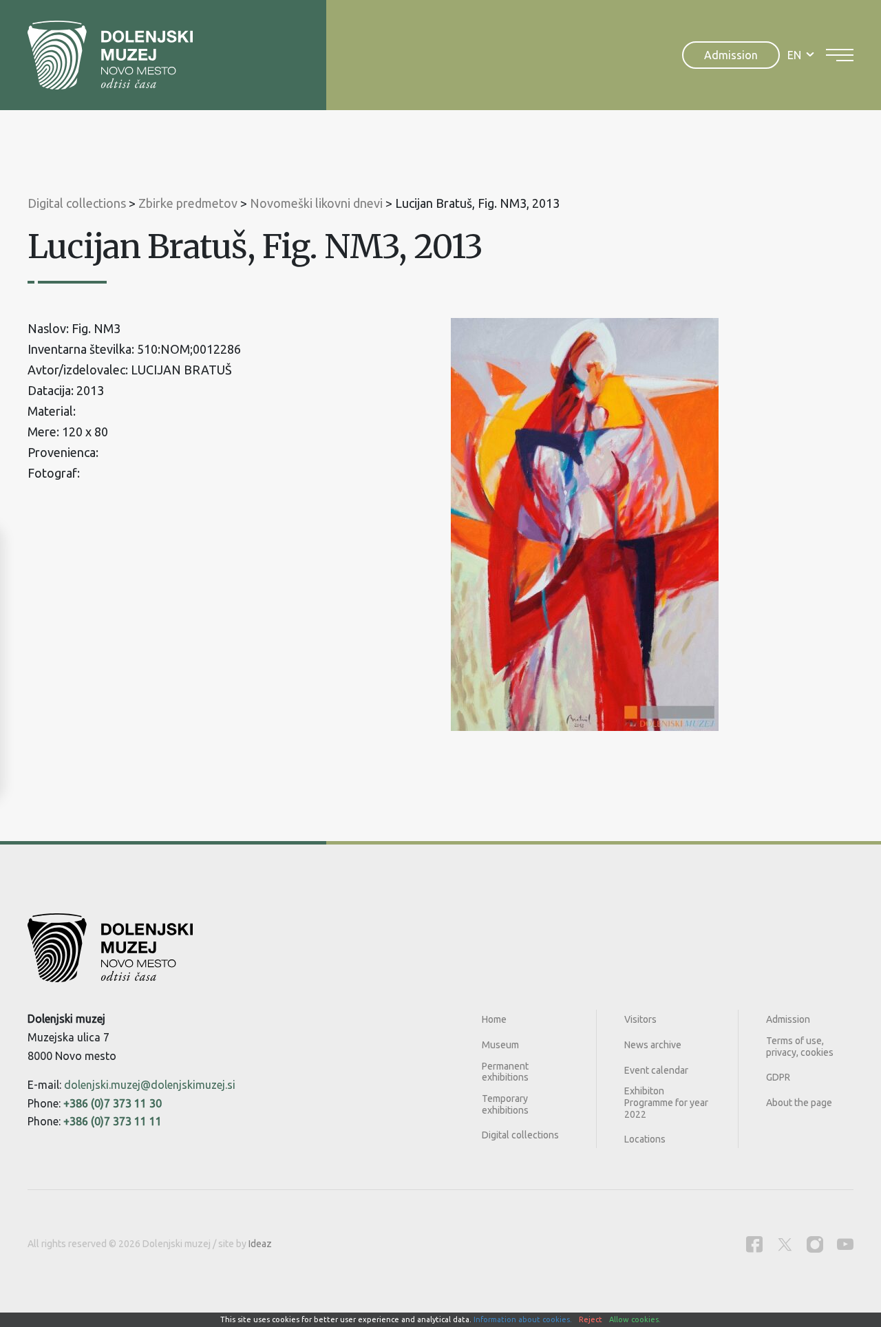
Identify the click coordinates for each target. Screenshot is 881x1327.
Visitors (640, 1019)
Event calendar (656, 1070)
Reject (590, 1319)
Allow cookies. (635, 1319)
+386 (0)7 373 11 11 (112, 1121)
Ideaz (260, 1243)
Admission (731, 55)
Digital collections (520, 1134)
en (794, 55)
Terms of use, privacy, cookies (800, 1046)
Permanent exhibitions (505, 1072)
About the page (799, 1102)
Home (494, 1019)
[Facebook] (754, 1244)
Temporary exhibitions (505, 1104)
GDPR (778, 1077)
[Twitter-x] (784, 1244)
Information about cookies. (523, 1319)
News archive (652, 1044)
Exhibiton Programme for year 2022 (666, 1102)
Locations (645, 1139)
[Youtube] (845, 1244)
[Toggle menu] (839, 55)
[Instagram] (815, 1244)
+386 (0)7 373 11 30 (112, 1103)
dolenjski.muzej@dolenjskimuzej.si (149, 1085)
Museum (500, 1044)
